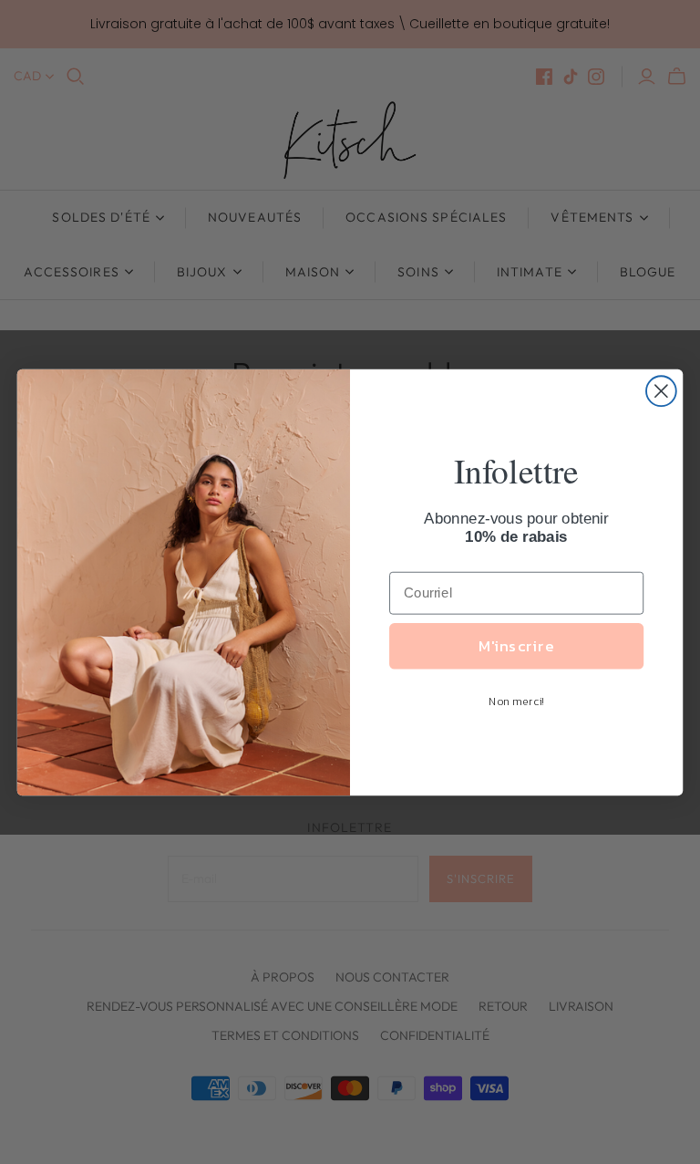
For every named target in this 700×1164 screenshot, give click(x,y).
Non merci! (516, 701)
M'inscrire (516, 645)
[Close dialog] (661, 391)
